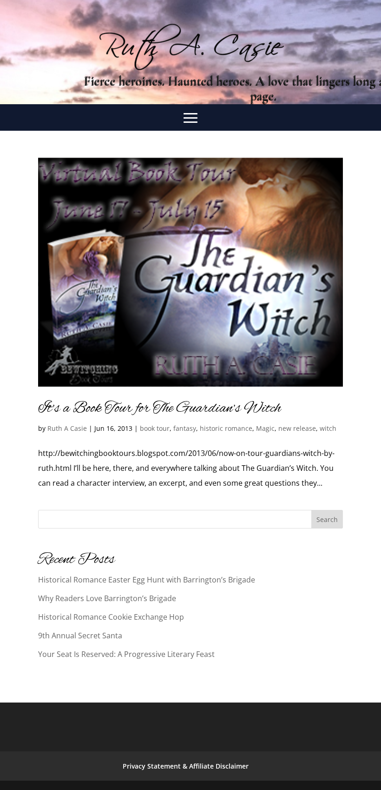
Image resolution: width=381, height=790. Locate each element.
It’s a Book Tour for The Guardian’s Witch (159, 408)
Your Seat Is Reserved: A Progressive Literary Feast (126, 654)
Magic (265, 428)
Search (327, 519)
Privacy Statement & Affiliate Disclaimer (186, 766)
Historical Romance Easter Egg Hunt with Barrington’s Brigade (146, 580)
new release (297, 428)
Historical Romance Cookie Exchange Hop (111, 617)
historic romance (226, 428)
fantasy (184, 428)
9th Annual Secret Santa (80, 635)
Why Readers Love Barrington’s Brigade (107, 598)
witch (328, 428)
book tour (155, 428)
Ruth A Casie (67, 428)
